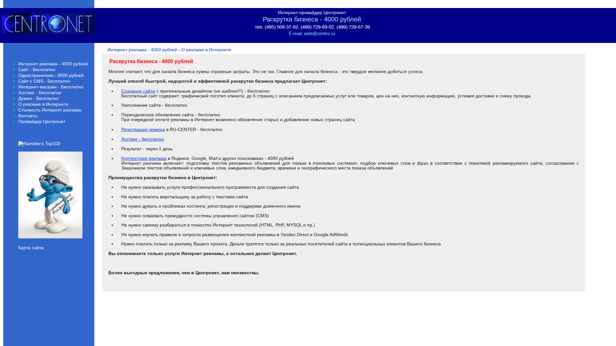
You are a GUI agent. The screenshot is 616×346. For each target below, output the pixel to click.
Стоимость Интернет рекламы (50, 110)
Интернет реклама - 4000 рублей (53, 64)
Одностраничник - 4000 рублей (51, 75)
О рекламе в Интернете (43, 104)
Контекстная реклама (144, 158)
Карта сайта (31, 247)
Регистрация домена (143, 129)
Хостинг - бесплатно (142, 139)
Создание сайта (138, 91)
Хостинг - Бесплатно (39, 92)
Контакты (28, 115)
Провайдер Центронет (41, 121)
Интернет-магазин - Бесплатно (50, 87)
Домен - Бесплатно (38, 98)
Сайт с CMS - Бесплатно (44, 81)
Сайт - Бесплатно (36, 69)
